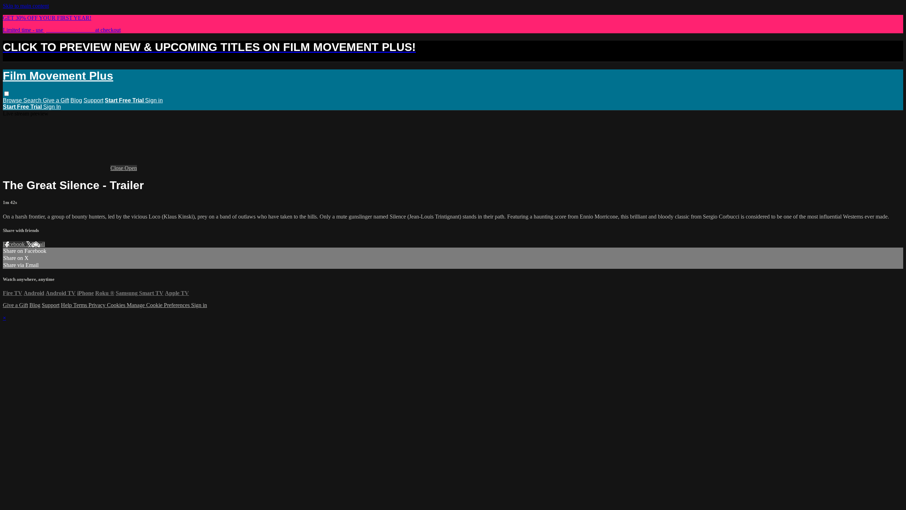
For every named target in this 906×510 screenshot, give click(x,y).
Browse (13, 100)
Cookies (117, 305)
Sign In (52, 107)
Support (93, 100)
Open (131, 168)
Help (67, 305)
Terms (80, 305)
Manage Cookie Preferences (159, 305)
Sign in (154, 100)
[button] (6, 93)
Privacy (97, 305)
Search (33, 100)
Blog (76, 100)
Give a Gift (56, 100)
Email (38, 244)
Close (117, 168)
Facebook (14, 244)
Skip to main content (26, 6)
